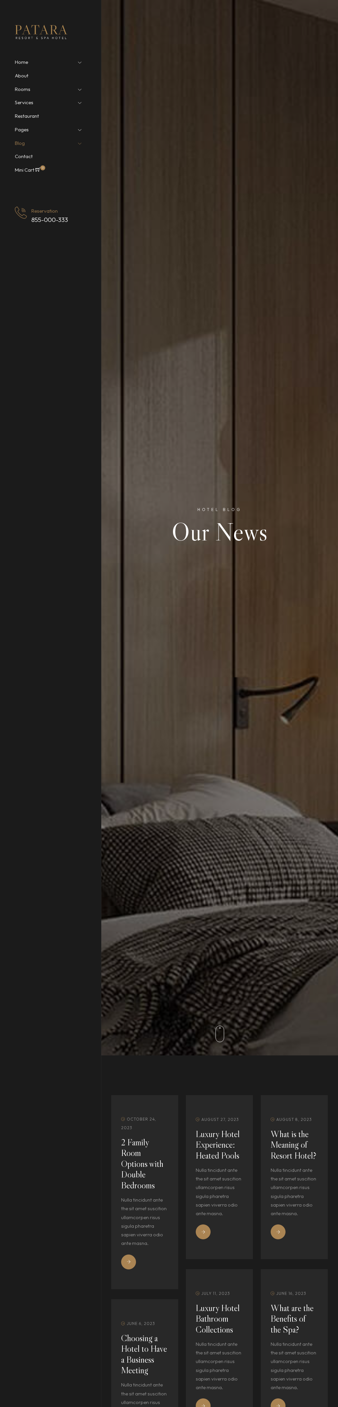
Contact (24, 156)
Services (24, 103)
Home (21, 62)
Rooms (22, 89)
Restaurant (27, 116)
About (21, 76)
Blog (20, 143)
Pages (22, 130)
